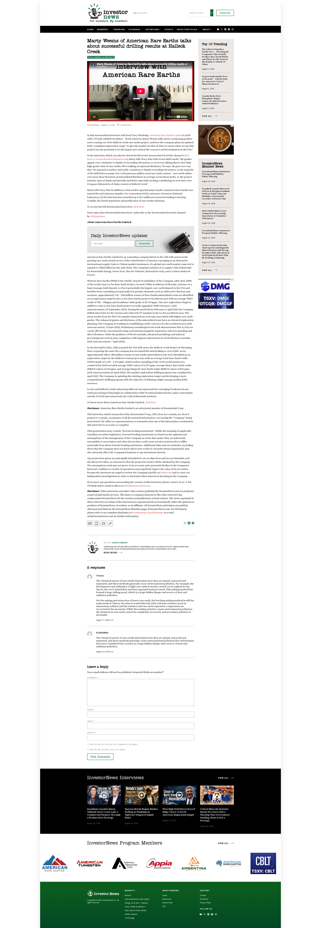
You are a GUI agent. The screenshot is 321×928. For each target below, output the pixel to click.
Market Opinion (131, 914)
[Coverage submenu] (141, 29)
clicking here (97, 216)
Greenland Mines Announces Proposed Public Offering (216, 231)
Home (90, 29)
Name (91, 709)
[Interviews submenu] (160, 29)
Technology (129, 918)
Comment (93, 677)
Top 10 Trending (214, 44)
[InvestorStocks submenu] (198, 29)
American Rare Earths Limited (166, 135)
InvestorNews (120, 542)
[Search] (211, 12)
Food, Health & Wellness (135, 906)
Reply (111, 620)
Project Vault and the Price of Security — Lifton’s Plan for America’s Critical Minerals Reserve (215, 80)
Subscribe (225, 13)
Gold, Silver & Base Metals (135, 910)
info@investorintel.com (137, 485)
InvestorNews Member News (212, 165)
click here (150, 402)
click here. (138, 206)
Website (91, 732)
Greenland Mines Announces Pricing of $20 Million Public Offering (216, 174)
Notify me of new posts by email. (108, 749)
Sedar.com (166, 472)
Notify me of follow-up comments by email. (114, 744)
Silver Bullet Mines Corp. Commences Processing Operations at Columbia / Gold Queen (214, 215)
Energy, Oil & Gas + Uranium (136, 903)
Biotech (128, 895)
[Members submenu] (109, 29)
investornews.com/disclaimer (148, 512)
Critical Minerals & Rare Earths (101, 57)
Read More (110, 552)
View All (207, 116)
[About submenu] (211, 29)
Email (91, 721)
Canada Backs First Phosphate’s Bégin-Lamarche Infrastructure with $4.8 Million (214, 100)
